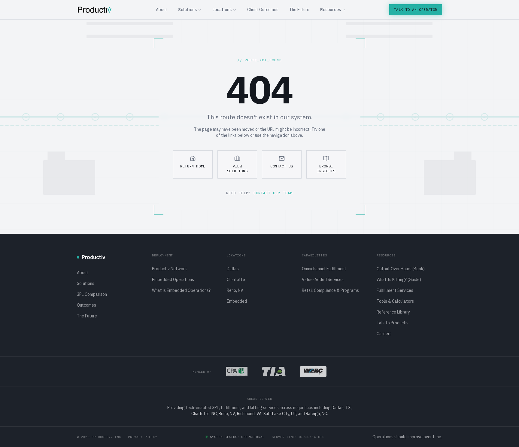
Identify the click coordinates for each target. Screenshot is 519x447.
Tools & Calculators (395, 301)
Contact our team (273, 193)
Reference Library (393, 312)
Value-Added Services (323, 279)
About (161, 9)
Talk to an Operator (415, 9)
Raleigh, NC (316, 413)
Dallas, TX (341, 407)
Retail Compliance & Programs (330, 290)
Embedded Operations (173, 279)
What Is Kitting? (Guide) (399, 279)
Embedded (237, 301)
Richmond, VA (249, 413)
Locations (222, 9)
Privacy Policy (142, 437)
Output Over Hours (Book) (401, 268)
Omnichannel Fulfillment (324, 268)
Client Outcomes (262, 9)
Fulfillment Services (395, 290)
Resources (330, 9)
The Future (299, 9)
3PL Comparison (92, 294)
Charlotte (236, 279)
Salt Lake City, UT (279, 413)
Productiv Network (169, 268)
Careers (384, 333)
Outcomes (86, 305)
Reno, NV (235, 290)
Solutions (187, 9)
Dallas (233, 268)
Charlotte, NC (204, 413)
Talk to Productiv (392, 323)
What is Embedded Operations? (181, 290)
